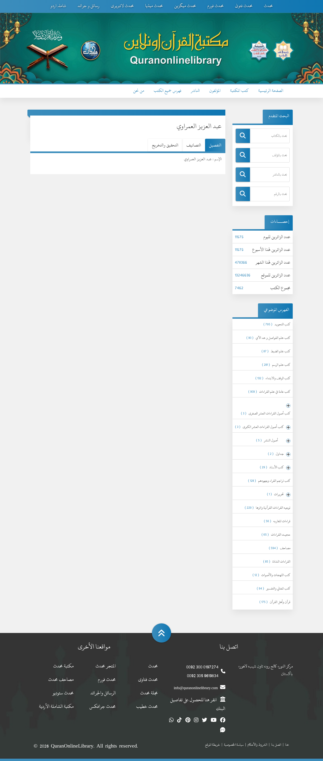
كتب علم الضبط (276, 351)
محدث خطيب (147, 706)
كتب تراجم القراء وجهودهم (269, 480)
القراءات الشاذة (276, 561)
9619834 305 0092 (202, 675)
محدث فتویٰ (244, 6)
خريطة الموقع (212, 744)
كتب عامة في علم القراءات (269, 391)
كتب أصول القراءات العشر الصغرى (265, 413)
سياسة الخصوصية (234, 744)
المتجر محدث (106, 666)
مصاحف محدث (61, 679)
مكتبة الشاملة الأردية (56, 706)
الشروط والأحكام (257, 744)
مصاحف (279, 548)
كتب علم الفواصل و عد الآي (268, 338)
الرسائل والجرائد (103, 692)
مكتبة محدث (63, 666)
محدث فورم (215, 6)
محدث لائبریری (122, 6)
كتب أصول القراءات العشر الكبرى (259, 427)
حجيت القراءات (276, 534)
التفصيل (215, 145)
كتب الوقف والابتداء (272, 378)
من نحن (138, 91)
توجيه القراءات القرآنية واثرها (267, 507)
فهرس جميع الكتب (167, 91)
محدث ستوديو (63, 692)
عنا (287, 744)
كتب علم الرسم (276, 364)
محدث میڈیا (154, 6)
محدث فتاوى (148, 679)
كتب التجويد (276, 324)
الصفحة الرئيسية (270, 91)
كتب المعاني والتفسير (273, 588)
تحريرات (275, 494)
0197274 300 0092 (202, 666)
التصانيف (193, 145)
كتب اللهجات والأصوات (271, 575)
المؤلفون (215, 91)
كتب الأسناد (272, 467)
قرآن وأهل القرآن (274, 602)
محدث (268, 6)
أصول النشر (270, 440)
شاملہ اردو (58, 6)
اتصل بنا (276, 744)
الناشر (195, 91)
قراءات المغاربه (277, 521)
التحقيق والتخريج (165, 145)
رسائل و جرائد (89, 6)
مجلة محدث (149, 692)
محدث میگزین (185, 6)
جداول (276, 454)
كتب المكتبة (239, 91)
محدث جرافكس (102, 706)
